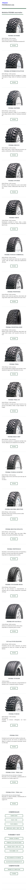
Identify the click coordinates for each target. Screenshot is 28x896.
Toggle (3, 3)
